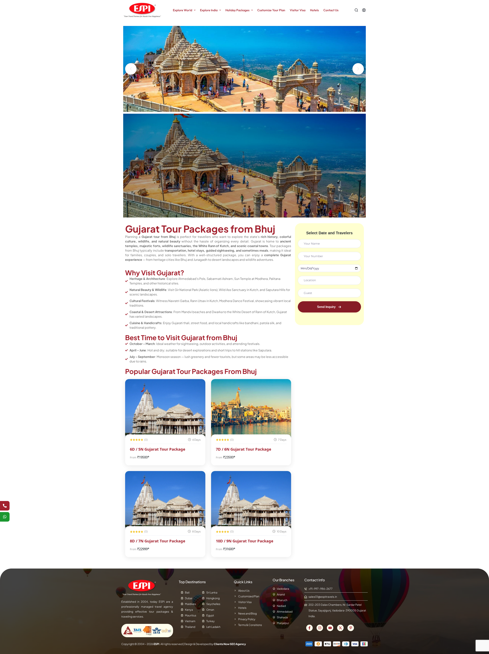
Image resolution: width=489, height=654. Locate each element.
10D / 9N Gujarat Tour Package (244, 541)
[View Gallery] (197, 387)
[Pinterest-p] (350, 628)
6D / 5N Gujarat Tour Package (157, 449)
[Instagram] (320, 628)
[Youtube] (330, 628)
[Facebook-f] (309, 628)
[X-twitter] (340, 628)
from (133, 457)
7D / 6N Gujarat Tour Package (243, 449)
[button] (131, 69)
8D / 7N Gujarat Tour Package (157, 541)
